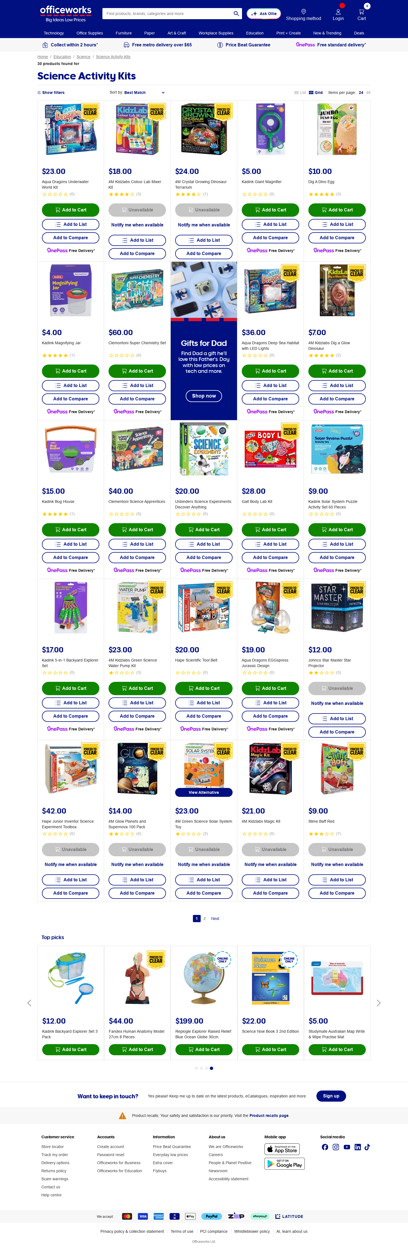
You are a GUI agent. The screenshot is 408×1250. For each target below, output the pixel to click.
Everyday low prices (170, 1154)
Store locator (52, 1146)
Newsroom (218, 1171)
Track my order (54, 1154)
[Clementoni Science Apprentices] (137, 450)
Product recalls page (269, 1115)
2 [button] (204, 918)
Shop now (204, 396)
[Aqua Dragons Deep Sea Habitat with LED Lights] (270, 291)
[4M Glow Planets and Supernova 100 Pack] (137, 769)
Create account (110, 1146)
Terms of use (182, 1231)
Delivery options (55, 1163)
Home (42, 56)
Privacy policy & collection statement (132, 1231)
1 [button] (197, 918)
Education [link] (255, 33)
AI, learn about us (292, 1231)
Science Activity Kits (113, 56)
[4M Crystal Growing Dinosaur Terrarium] (204, 130)
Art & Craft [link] (177, 33)
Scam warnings (54, 1179)
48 (368, 92)
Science (83, 56)
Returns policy (53, 1171)
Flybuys (160, 1171)
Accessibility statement (228, 1179)
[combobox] (172, 13)
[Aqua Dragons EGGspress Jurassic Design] (270, 608)
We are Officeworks (226, 1146)
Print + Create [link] (288, 33)
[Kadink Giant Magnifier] (270, 130)
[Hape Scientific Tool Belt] (204, 608)
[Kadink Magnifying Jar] (70, 291)
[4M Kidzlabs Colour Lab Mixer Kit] (137, 130)
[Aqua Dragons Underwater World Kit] (70, 130)
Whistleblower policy (252, 1231)
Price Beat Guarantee (172, 1146)
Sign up (331, 1096)
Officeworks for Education (119, 1171)
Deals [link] (359, 33)
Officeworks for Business (118, 1163)
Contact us (50, 1187)
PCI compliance (214, 1231)
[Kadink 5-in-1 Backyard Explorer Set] (70, 608)
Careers (216, 1154)
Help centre (51, 1195)
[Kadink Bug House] (70, 450)
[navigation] (53, 32)
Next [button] (215, 918)
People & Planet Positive (230, 1163)
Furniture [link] (124, 33)
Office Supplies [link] (90, 33)
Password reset (110, 1154)
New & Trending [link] (327, 33)
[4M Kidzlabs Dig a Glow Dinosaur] (337, 291)
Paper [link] (149, 33)
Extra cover (163, 1163)
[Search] (236, 13)
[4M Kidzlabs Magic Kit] (270, 769)
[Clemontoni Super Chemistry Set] (137, 291)
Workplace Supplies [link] (216, 33)
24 (361, 92)
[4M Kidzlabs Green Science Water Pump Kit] (137, 608)
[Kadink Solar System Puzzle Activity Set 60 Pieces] (337, 450)
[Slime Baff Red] (337, 769)
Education (62, 56)
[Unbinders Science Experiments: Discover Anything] (204, 450)
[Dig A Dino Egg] (337, 130)
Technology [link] (54, 33)
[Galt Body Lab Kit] (270, 450)
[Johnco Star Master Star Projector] (337, 608)
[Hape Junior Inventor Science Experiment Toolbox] (70, 769)
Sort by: (116, 92)
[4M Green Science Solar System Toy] (204, 769)
